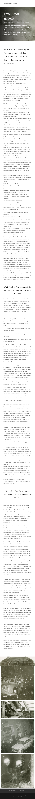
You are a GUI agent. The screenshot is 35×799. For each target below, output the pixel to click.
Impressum (21, 790)
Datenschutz (12, 790)
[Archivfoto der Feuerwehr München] (17, 683)
